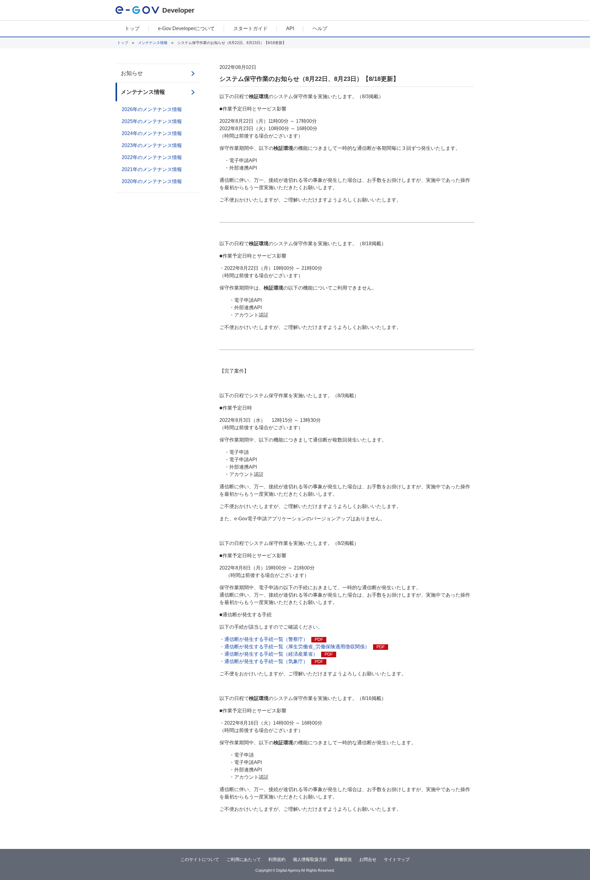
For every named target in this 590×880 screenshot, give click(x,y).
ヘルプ (320, 28)
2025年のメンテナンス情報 (152, 121)
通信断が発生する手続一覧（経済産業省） (278, 654)
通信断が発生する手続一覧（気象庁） (273, 661)
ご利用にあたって (243, 859)
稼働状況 (343, 859)
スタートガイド (250, 28)
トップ (132, 28)
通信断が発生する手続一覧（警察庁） (273, 639)
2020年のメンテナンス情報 (152, 181)
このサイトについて (199, 859)
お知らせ (132, 73)
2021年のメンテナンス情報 (152, 169)
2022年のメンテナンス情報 (152, 157)
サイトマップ (397, 859)
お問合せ (367, 859)
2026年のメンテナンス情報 (152, 109)
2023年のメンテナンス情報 (152, 145)
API (290, 28)
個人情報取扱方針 (310, 859)
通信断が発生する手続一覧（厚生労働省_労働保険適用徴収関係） (304, 646)
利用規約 (276, 859)
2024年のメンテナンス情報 (152, 133)
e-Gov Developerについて (186, 28)
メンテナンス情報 (152, 43)
